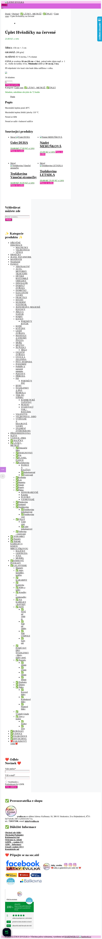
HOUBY (20, 300)
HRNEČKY (15, 254)
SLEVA (13, 435)
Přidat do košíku (12, 85)
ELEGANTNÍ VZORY (22, 294)
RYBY (19, 385)
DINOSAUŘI (22, 283)
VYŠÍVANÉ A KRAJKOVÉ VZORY (21, 422)
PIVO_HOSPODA (24, 362)
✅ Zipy (23, 727)
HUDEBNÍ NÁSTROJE (21, 303)
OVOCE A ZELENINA (21, 358)
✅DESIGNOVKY (24, 453)
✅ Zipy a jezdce (20, 717)
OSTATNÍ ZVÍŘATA (20, 353)
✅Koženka (21, 477)
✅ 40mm (23, 678)
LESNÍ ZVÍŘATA (20, 332)
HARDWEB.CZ (71, 937)
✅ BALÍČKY (16, 440)
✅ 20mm (23, 663)
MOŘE (19, 343)
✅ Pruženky (21, 682)
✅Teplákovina (22, 507)
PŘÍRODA (20, 376)
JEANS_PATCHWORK (20, 257)
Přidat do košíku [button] (17, 151)
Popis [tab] (12, 97)
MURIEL (20, 558)
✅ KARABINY (21, 579)
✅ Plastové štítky (24, 706)
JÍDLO (24, 350)
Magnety (19, 568)
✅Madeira (20, 482)
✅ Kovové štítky (24, 692)
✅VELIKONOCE (18, 736)
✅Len (19, 480)
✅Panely (20, 487)
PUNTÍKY (26, 497)
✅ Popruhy (15, 539)
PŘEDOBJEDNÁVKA (20, 433)
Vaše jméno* (10, 769)
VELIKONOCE (23, 250)
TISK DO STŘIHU (20, 396)
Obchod (15, 14)
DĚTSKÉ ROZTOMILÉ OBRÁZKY (22, 278)
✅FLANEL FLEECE (21, 459)
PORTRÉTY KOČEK (26, 322)
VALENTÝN (21, 414)
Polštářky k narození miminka (20, 368)
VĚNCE (19, 252)
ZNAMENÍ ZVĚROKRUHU (23, 429)
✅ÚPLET (47, 14)
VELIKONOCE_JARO (26, 416)
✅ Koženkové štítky (26, 699)
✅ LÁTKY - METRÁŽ (30, 14)
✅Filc (19, 455)
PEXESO (25, 404)
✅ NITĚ (20, 607)
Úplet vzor (18, 88)
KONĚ (19, 326)
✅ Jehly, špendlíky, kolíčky (20, 572)
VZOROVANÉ (27, 499)
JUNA (18, 556)
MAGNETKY (22, 247)
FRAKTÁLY (21, 297)
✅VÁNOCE (16, 733)
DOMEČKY (21, 290)
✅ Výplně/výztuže (22, 712)
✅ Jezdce (24, 722)
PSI (17, 378)
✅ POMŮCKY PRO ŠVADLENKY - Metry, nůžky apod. (22, 652)
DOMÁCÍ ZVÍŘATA (20, 286)
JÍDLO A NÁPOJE (20, 313)
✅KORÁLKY (17, 731)
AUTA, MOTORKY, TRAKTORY (21, 271)
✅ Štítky (20, 687)
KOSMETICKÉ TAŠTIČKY (28, 401)
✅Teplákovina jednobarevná (27, 510)
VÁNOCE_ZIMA (18, 438)
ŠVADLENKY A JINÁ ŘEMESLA (22, 390)
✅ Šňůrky (20, 685)
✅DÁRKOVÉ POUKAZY (17, 561)
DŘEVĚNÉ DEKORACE (16, 244)
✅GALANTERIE (18, 565)
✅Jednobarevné (28, 472)
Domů (7, 14)
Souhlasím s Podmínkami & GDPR (14, 783)
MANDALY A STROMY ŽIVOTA (21, 337)
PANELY (14, 264)
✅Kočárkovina (22, 463)
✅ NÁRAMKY (17, 536)
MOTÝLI (20, 345)
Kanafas (24, 495)
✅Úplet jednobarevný (26, 527)
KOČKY (20, 319)
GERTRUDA (21, 553)
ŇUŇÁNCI (21, 347)
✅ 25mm (23, 668)
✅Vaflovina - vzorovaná (21, 532)
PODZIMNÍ (21, 364)
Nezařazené (15, 262)
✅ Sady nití (23, 640)
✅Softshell (21, 504)
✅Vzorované (27, 475)
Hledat (8, 220)
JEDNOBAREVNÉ (29, 492)
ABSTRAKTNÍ (22, 266)
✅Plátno (20, 490)
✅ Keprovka (20, 583)
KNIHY (19, 316)
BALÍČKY (20, 551)
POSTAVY (20, 374)
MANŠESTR (16, 259)
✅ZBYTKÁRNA (18, 739)
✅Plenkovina (22, 502)
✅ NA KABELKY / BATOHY (21, 601)
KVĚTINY (20, 328)
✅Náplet (20, 485)
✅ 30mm (23, 673)
